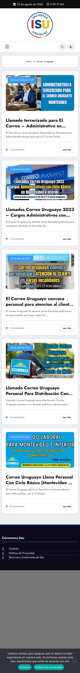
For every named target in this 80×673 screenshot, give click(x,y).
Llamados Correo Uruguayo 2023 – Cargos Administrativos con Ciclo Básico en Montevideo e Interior (40, 212)
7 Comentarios (16, 239)
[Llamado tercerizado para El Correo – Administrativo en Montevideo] (40, 92)
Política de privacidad (49, 667)
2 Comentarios (16, 149)
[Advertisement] (40, 610)
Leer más (67, 149)
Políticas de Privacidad (21, 553)
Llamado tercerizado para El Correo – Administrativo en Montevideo (34, 123)
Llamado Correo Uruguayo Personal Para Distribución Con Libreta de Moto (37, 391)
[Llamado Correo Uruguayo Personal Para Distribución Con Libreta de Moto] (40, 360)
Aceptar (25, 667)
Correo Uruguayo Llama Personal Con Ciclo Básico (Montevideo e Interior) (39, 480)
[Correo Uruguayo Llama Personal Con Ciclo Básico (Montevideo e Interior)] (40, 449)
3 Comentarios (16, 328)
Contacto (13, 548)
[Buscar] (62, 47)
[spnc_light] (71, 47)
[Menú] (7, 46)
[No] (75, 661)
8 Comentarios (16, 506)
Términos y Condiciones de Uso (26, 557)
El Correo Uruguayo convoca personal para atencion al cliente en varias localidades (39, 301)
